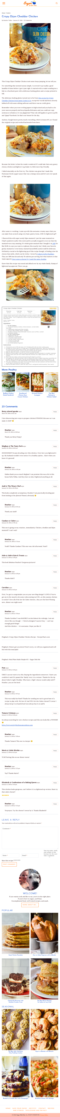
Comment (7, 828)
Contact (42, 1108)
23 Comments (28, 20)
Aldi (53, 243)
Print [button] (48, 327)
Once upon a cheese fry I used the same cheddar (29, 259)
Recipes (51, 1108)
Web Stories (18, 1110)
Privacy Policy (44, 1115)
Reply (55, 411)
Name (5, 855)
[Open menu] (4, 3)
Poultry (8, 13)
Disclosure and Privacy (36, 1110)
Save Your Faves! (19, 1108)
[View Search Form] (56, 3)
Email (24, 855)
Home (3, 13)
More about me (29, 904)
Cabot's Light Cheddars (45, 254)
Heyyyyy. (33, 1108)
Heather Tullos (7, 20)
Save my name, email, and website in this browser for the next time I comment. (51, 853)
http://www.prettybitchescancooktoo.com (17, 725)
